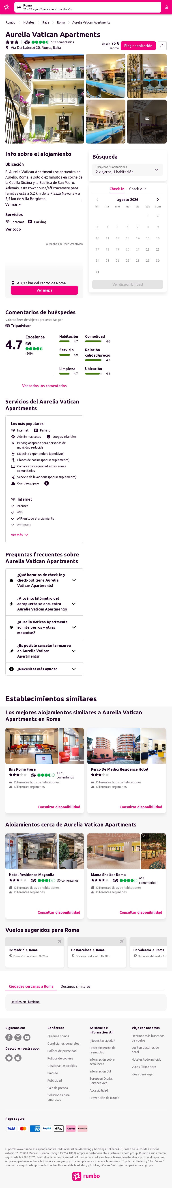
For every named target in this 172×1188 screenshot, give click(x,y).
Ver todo (13, 229)
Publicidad (54, 1080)
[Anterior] (97, 199)
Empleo (52, 1073)
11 (107, 238)
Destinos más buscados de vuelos (148, 1038)
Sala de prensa (57, 1088)
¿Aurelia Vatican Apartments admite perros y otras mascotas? (42, 627)
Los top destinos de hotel (145, 1050)
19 (117, 249)
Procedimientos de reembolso (103, 1050)
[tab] (31, 986)
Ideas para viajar (143, 1074)
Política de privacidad (62, 1051)
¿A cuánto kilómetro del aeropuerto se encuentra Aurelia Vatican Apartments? (42, 603)
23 (158, 249)
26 (117, 260)
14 (138, 238)
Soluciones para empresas (58, 1097)
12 (117, 238)
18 (107, 249)
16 (158, 238)
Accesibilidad (99, 1090)
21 (138, 249)
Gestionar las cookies (62, 1066)
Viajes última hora (144, 1067)
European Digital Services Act (101, 1081)
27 (127, 260)
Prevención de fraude (104, 1098)
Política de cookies (60, 1058)
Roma (61, 22)
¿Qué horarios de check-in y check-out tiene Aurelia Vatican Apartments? (41, 580)
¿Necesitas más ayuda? (37, 669)
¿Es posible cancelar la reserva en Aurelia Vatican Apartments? (44, 650)
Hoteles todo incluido (146, 1059)
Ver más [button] (17, 535)
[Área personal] (166, 7)
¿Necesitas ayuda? (102, 1040)
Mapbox (54, 243)
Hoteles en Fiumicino (25, 1002)
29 (148, 260)
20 (127, 249)
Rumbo (10, 22)
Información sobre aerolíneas (102, 1062)
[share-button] (162, 46)
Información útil (100, 1071)
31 (97, 272)
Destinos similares (75, 986)
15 (148, 238)
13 (127, 238)
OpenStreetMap (72, 243)
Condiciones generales (63, 1043)
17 (97, 249)
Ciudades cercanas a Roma (31, 986)
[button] (44, 99)
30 (158, 260)
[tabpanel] (86, 1002)
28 (138, 260)
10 (97, 238)
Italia (46, 22)
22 (148, 249)
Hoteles (29, 22)
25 (107, 260)
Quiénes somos (58, 1036)
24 (97, 260)
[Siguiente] (157, 199)
